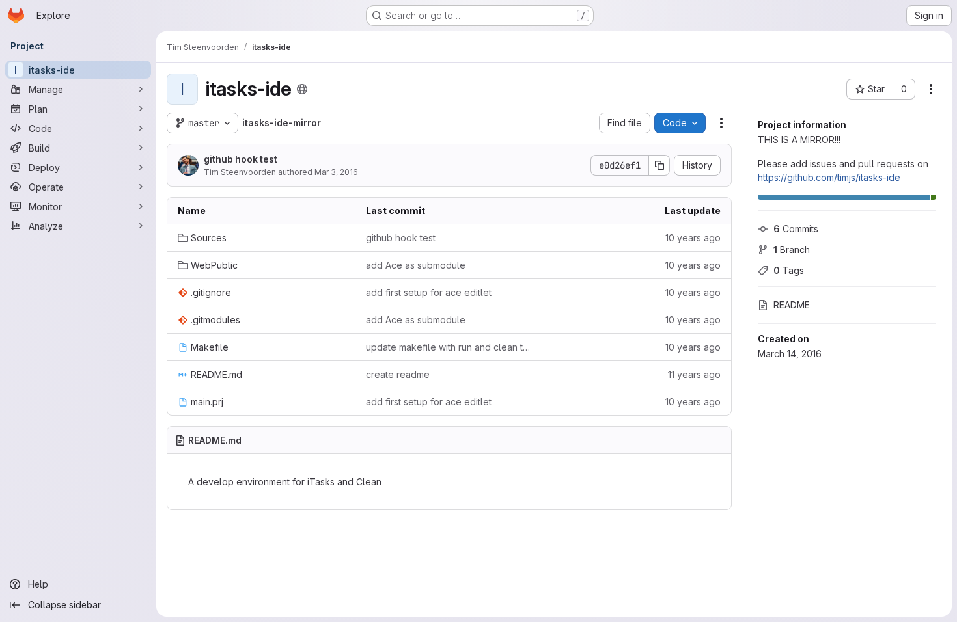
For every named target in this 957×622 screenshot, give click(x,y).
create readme (398, 374)
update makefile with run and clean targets (449, 347)
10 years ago (693, 237)
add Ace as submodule (415, 265)
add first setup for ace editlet (429, 292)
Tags (788, 270)
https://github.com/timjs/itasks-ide (829, 177)
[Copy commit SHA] (659, 165)
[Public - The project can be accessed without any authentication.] (302, 89)
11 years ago (694, 374)
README (791, 304)
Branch (791, 249)
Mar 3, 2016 (336, 172)
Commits (795, 228)
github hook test (240, 159)
